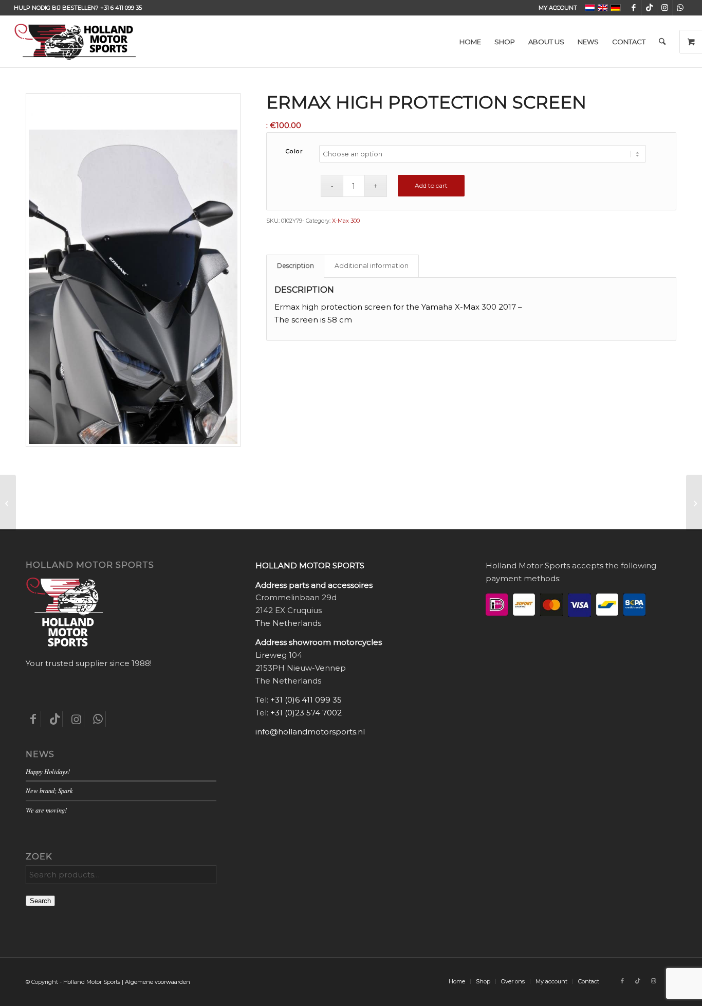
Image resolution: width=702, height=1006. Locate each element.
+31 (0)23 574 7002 (306, 712)
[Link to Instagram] (664, 7)
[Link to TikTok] (649, 7)
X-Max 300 (346, 220)
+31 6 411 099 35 (121, 7)
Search (40, 901)
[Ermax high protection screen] (8, 503)
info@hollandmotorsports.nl (310, 731)
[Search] (662, 41)
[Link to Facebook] (633, 7)
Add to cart (431, 185)
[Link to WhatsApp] (680, 7)
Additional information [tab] (372, 266)
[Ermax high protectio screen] (694, 503)
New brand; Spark (49, 790)
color (294, 151)
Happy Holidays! (48, 771)
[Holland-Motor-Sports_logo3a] (75, 41)
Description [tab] (295, 266)
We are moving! (46, 809)
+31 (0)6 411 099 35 (306, 700)
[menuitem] (555, 7)
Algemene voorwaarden (157, 981)
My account (558, 7)
